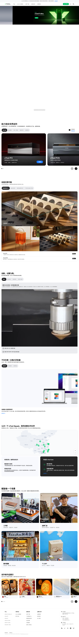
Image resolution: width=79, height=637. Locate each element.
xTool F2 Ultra (7, 620)
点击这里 (56, 1)
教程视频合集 (29, 618)
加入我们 (39, 618)
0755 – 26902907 (65, 618)
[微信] (62, 628)
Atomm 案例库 (20, 4)
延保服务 (28, 622)
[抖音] (64, 628)
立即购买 (45, 473)
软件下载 (27, 4)
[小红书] (70, 628)
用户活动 (17, 616)
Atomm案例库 (18, 614)
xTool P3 (6, 616)
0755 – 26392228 (65, 619)
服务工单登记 (29, 624)
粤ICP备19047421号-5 (24, 634)
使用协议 (10, 632)
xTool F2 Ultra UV (8, 614)
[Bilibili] (67, 628)
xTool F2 (6, 618)
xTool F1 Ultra (7, 622)
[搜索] (73, 4)
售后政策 (28, 620)
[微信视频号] (73, 628)
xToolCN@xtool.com (66, 620)
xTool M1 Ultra (8, 624)
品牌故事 (39, 614)
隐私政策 (6, 632)
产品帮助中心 (29, 616)
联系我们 (39, 616)
